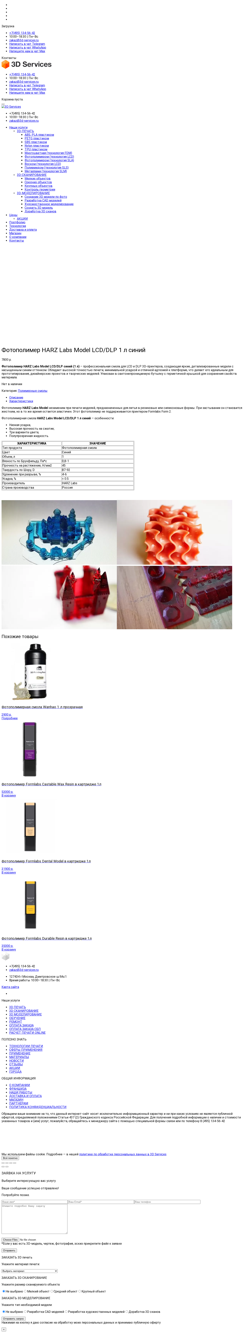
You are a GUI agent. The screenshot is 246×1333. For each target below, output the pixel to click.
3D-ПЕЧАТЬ (25, 131)
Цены (13, 215)
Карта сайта (10, 987)
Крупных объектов (38, 186)
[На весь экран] (6, 1163)
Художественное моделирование (49, 204)
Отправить (9, 1250)
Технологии (17, 226)
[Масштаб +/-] (3, 1163)
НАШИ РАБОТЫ (20, 1092)
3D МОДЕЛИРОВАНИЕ (25, 1014)
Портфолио (17, 222)
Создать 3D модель (39, 208)
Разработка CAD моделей (43, 200)
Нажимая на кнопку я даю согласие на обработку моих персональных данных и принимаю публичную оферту (81, 1322)
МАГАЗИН (16, 1100)
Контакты (16, 240)
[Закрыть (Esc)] (14, 1163)
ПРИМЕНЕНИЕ (19, 1053)
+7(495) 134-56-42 (22, 33)
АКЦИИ (22, 219)
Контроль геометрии (40, 189)
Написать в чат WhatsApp (27, 47)
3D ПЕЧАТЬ (17, 1007)
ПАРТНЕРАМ (18, 1103)
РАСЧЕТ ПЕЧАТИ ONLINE (27, 1033)
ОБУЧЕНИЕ (17, 1018)
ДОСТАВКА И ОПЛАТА (25, 1096)
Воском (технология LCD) (43, 164)
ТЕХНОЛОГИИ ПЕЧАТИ (26, 1046)
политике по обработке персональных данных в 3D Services (122, 1154)
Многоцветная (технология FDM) (48, 153)
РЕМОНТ (15, 1022)
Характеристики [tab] (21, 401)
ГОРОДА (15, 1072)
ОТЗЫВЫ (16, 1064)
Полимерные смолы (32, 391)
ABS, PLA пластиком (39, 135)
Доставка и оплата (23, 229)
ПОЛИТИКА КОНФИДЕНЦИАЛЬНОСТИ (37, 1107)
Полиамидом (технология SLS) (47, 167)
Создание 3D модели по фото (46, 197)
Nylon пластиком (37, 146)
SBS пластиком (36, 142)
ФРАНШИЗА (18, 1089)
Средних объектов (38, 182)
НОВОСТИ (16, 1061)
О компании (17, 237)
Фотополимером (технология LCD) (49, 156)
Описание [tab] (16, 397)
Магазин (15, 233)
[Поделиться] (10, 1163)
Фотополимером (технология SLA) (49, 160)
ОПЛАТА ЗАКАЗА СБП (25, 1029)
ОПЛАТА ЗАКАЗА (21, 1025)
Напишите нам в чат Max (27, 51)
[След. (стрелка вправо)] (6, 1166)
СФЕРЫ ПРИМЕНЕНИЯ (25, 1050)
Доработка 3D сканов (40, 211)
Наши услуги (18, 127)
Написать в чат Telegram (27, 44)
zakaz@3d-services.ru (24, 40)
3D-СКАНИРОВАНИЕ (32, 175)
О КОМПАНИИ (19, 1085)
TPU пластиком (36, 149)
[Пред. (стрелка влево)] (3, 1166)
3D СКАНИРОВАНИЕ (23, 1011)
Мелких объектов (38, 178)
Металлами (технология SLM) (46, 171)
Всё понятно (10, 1158)
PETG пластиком (37, 138)
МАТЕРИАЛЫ (19, 1057)
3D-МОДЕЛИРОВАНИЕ (33, 193)
